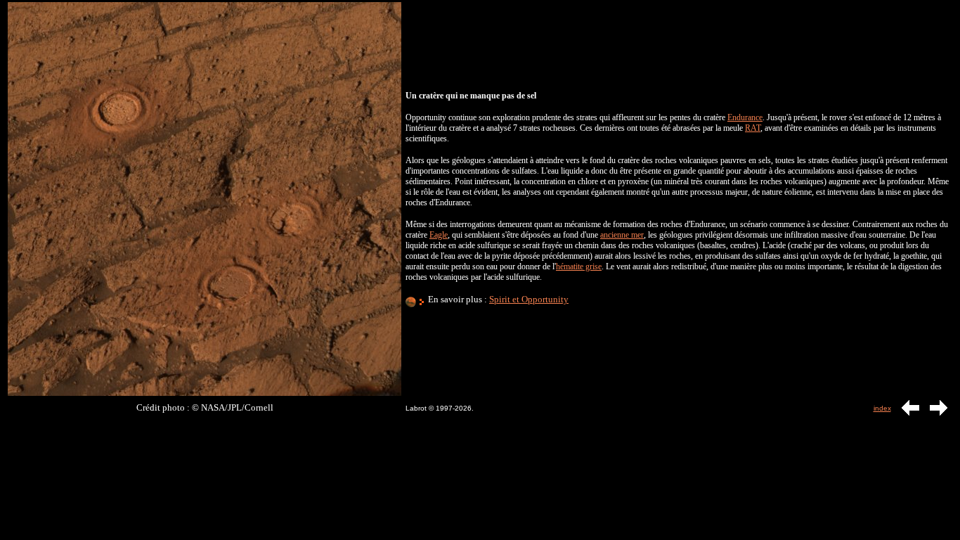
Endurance (745, 117)
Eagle (438, 235)
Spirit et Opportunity (529, 299)
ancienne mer (622, 235)
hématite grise (579, 266)
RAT (752, 128)
